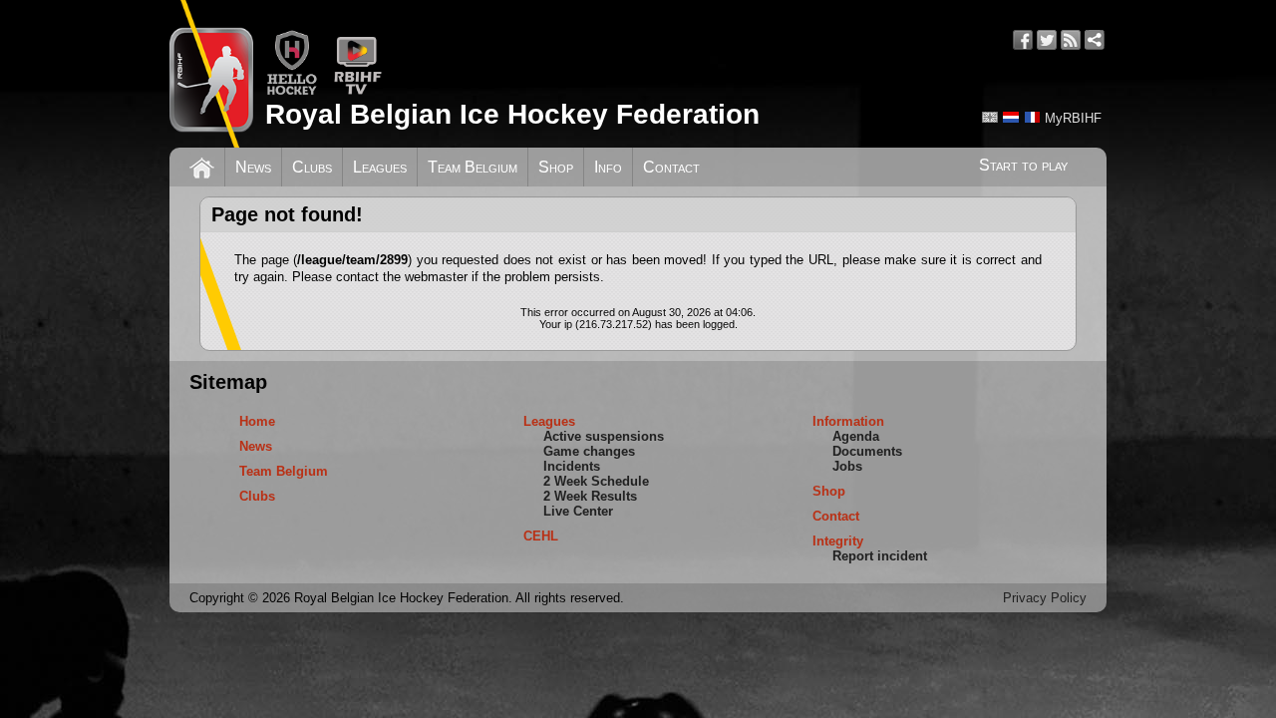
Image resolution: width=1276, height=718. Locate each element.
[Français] (1032, 117)
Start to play (1023, 165)
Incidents (571, 466)
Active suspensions (603, 436)
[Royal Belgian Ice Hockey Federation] (211, 74)
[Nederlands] (1011, 117)
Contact (671, 167)
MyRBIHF (1073, 118)
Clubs (312, 167)
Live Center (578, 511)
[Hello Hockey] (291, 91)
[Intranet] (1095, 40)
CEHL (540, 536)
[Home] (201, 165)
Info (608, 167)
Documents (867, 451)
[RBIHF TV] (357, 91)
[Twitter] (1047, 40)
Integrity (837, 541)
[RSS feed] (1071, 40)
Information (848, 421)
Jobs (847, 466)
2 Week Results (590, 496)
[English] (990, 117)
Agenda (855, 436)
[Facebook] (1023, 40)
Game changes (589, 451)
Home (257, 421)
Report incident (879, 555)
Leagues (380, 167)
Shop (555, 167)
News (253, 167)
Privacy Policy (1045, 597)
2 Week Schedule (596, 481)
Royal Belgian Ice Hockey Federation (512, 114)
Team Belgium (472, 167)
